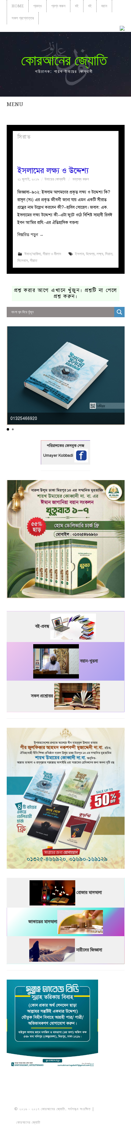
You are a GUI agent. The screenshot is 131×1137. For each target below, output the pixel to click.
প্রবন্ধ (37, 6)
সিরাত (108, 254)
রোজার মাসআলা (89, 892)
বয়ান (104, 6)
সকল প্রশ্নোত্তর (23, 18)
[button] (8, 429)
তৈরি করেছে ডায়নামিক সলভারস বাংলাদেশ (68, 1122)
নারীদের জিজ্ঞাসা (89, 949)
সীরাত (33, 260)
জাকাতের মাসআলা (42, 921)
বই (77, 6)
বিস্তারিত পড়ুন (30, 234)
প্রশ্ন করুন (58, 6)
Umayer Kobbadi (58, 455)
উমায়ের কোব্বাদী (54, 179)
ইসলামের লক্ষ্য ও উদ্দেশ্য (53, 170)
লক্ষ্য (100, 254)
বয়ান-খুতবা (89, 661)
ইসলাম (79, 254)
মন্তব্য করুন (81, 179)
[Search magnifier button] (119, 312)
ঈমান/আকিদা (32, 254)
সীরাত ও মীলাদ (52, 254)
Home (18, 6)
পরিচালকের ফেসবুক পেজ (65, 445)
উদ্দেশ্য (90, 254)
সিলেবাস (22, 260)
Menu (15, 104)
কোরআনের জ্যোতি (64, 60)
